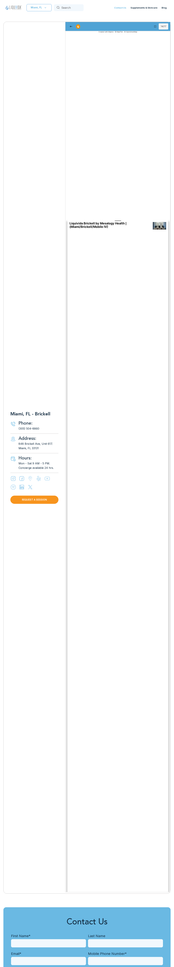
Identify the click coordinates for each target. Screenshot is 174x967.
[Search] (58, 7)
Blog (164, 7)
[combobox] (69, 7)
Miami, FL (36, 7)
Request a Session (34, 499)
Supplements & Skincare (143, 7)
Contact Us (120, 7)
